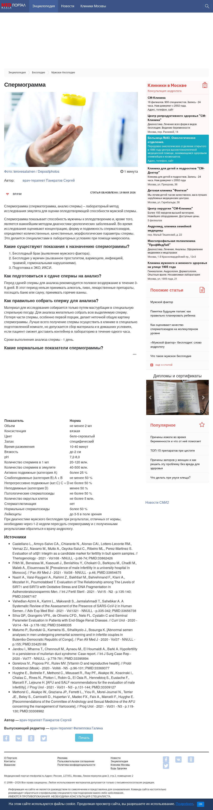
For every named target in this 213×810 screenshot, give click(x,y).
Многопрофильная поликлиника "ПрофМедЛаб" (171, 243)
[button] (151, 397)
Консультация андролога (165, 91)
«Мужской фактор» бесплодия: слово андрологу (176, 344)
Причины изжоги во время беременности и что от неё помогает (175, 439)
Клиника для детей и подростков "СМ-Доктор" (176, 170)
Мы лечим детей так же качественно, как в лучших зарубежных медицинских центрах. (177, 196)
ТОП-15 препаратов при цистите (172, 450)
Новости (67, 6)
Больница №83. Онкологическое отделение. (172, 139)
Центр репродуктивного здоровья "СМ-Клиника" (177, 117)
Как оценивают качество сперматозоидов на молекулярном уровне (174, 329)
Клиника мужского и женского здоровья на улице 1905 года (177, 265)
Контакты (9, 761)
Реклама (62, 758)
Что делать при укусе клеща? (170, 477)
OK (200, 804)
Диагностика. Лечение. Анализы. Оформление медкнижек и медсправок (175, 250)
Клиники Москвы (93, 6)
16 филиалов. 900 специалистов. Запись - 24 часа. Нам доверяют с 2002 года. (174, 103)
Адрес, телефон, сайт (160, 109)
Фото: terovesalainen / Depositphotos (31, 171)
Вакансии (9, 764)
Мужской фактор (161, 302)
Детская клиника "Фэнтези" (168, 190)
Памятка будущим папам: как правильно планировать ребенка (172, 313)
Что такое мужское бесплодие (170, 356)
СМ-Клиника (157, 97)
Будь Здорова (119, 768)
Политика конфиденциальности (76, 764)
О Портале (10, 758)
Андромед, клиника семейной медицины (169, 228)
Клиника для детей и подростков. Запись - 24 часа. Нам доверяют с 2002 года (174, 178)
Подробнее (184, 804)
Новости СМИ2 (157, 502)
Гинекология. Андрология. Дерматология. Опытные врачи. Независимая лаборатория (174, 272)
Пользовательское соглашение (75, 761)
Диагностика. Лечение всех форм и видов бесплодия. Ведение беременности (172, 125)
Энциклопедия (43, 6)
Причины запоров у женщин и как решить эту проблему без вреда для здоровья (175, 463)
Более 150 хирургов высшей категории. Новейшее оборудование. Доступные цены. (174, 214)
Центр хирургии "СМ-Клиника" (170, 208)
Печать (84, 737)
